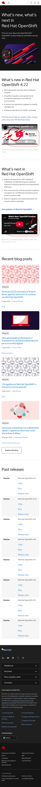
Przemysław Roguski (21, 437)
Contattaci (5, 758)
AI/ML (3, 307)
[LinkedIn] (3, 658)
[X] (18, 658)
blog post (10, 119)
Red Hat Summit (6, 765)
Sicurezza (10, 443)
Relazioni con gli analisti (9, 727)
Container (4, 443)
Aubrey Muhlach (18, 301)
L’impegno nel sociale (28, 721)
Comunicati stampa (27, 713)
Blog (20, 488)
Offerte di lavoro (26, 724)
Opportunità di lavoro (28, 753)
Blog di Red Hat (26, 758)
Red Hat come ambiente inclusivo (9, 761)
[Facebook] (13, 658)
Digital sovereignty (7, 353)
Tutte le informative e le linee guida (10, 779)
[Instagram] (23, 658)
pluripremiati (18, 707)
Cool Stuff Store (26, 761)
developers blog (24, 119)
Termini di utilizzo (27, 776)
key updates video (24, 117)
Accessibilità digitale (27, 778)
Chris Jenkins (16, 347)
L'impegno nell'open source (30, 717)
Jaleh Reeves (16, 391)
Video (20, 483)
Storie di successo (7, 723)
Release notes (23, 493)
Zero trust (17, 443)
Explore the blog (11, 450)
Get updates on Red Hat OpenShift (17, 209)
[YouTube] (8, 658)
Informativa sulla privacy (8, 776)
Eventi (3, 756)
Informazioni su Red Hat (8, 753)
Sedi (23, 756)
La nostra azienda (7, 713)
